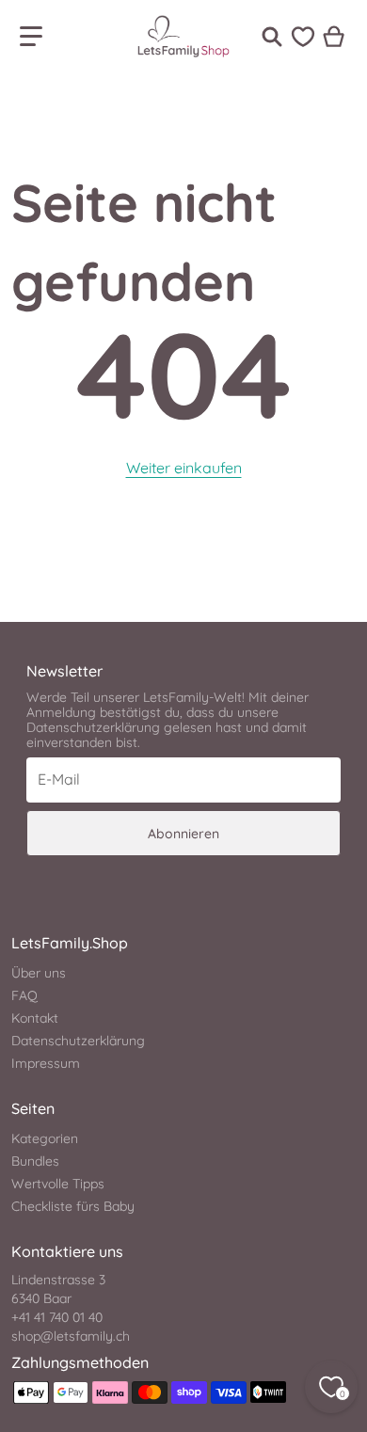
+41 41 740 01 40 (57, 1317)
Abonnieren (183, 833)
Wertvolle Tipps (57, 1183)
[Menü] (31, 36)
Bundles (35, 1161)
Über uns (38, 972)
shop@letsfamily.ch (70, 1336)
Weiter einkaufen (184, 467)
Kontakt (34, 1018)
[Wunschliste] (303, 36)
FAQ (24, 995)
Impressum (45, 1063)
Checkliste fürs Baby (73, 1206)
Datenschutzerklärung (78, 1040)
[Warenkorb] (334, 36)
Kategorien (44, 1138)
